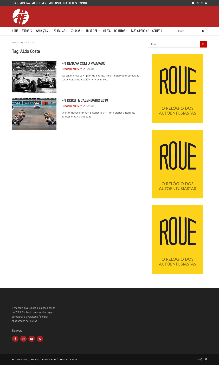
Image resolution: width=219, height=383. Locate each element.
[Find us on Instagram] (198, 3)
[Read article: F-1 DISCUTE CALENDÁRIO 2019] (34, 114)
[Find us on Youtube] (193, 3)
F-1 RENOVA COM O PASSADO (83, 63)
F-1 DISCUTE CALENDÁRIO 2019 (85, 100)
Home (15, 3)
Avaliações (42, 31)
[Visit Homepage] (20, 16)
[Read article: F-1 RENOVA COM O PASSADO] (34, 77)
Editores (36, 3)
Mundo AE (91, 31)
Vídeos (107, 31)
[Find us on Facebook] (202, 3)
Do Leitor (119, 31)
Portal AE (59, 31)
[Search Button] (169, 31)
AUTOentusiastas (19, 359)
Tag (21, 43)
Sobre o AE (25, 3)
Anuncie (63, 359)
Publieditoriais (54, 3)
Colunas (75, 31)
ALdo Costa (30, 43)
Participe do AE (70, 3)
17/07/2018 (89, 106)
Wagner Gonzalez (73, 69)
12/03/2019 (89, 69)
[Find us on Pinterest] (206, 3)
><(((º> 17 (202, 359)
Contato (83, 3)
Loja (44, 3)
